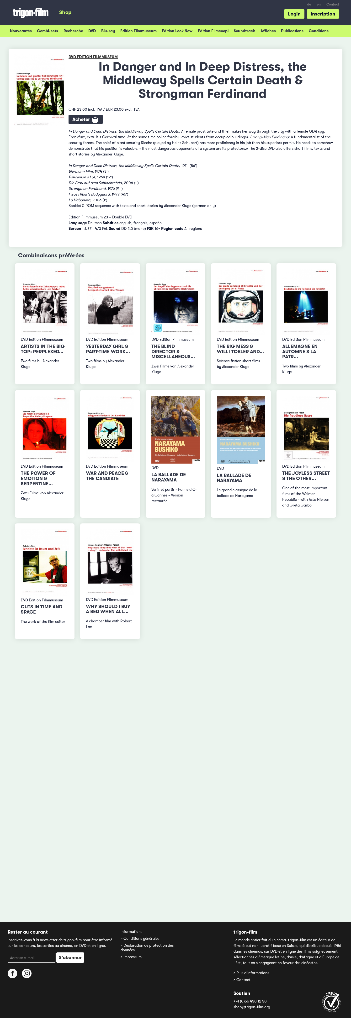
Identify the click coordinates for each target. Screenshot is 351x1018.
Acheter (81, 119)
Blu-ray (108, 31)
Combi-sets (47, 31)
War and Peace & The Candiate (107, 475)
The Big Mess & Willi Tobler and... (240, 349)
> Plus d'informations (251, 973)
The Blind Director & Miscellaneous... (173, 352)
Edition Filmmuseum (138, 31)
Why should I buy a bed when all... (108, 609)
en (319, 4)
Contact (332, 4)
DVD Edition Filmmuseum (93, 57)
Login (294, 14)
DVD (92, 31)
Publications (292, 31)
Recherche (73, 31)
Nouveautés (21, 31)
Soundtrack (244, 31)
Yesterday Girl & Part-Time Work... (108, 349)
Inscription (323, 14)
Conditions (319, 31)
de (309, 4)
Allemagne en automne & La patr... (300, 352)
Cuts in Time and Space (41, 609)
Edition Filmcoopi (213, 31)
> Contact (242, 980)
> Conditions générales (140, 938)
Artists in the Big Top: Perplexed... (43, 349)
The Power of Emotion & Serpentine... (38, 478)
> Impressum (131, 957)
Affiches (268, 31)
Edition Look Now (177, 31)
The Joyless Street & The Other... (306, 475)
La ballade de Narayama (168, 477)
